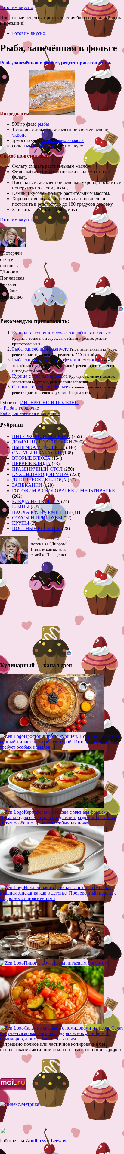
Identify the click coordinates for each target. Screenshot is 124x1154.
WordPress (35, 1140)
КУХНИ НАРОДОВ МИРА (40, 474)
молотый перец (42, 145)
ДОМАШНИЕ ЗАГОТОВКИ (42, 441)
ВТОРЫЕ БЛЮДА (31, 458)
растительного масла (62, 140)
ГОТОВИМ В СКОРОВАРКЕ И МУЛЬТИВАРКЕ (63, 490)
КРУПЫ (20, 523)
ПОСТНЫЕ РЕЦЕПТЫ (36, 528)
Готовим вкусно (16, 7)
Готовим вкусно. (17, 219)
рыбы (43, 124)
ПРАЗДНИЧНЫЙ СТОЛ (37, 468)
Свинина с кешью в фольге (40, 386)
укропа (19, 134)
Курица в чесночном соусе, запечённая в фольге (61, 332)
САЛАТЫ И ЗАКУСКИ (36, 452)
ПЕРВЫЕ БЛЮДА (31, 463)
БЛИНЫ (20, 506)
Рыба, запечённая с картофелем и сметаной (56, 359)
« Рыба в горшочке (19, 407)
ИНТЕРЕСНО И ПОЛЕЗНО (49, 402)
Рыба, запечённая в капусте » (30, 413)
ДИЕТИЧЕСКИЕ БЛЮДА (39, 479)
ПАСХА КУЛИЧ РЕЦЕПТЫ (41, 512)
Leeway (58, 1140)
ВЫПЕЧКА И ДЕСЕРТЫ (38, 447)
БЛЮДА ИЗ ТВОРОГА (36, 501)
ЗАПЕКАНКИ (27, 485)
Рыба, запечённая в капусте (40, 348)
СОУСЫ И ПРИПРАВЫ (37, 517)
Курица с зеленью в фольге (40, 376)
